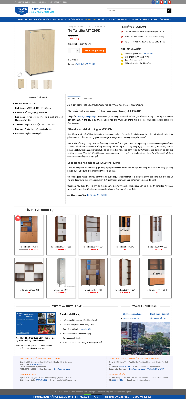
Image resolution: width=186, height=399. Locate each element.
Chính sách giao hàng (132, 314)
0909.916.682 (41, 380)
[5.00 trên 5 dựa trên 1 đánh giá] (93, 36)
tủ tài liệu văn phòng (86, 116)
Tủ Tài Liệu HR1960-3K (93, 290)
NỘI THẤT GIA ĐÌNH (139, 19)
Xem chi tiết (147, 53)
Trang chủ (72, 26)
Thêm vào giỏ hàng (94, 50)
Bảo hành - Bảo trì (158, 318)
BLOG (65, 2)
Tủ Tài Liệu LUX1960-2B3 (157, 247)
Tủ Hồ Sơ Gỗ (99, 26)
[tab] (73, 98)
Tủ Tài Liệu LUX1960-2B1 (125, 290)
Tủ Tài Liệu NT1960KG (125, 247)
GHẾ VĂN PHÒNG (74, 19)
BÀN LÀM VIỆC (59, 19)
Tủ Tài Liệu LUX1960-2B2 (61, 247)
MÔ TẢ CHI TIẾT (73, 99)
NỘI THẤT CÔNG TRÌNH (160, 19)
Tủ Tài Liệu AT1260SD (97, 195)
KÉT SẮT (101, 19)
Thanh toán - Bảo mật (159, 314)
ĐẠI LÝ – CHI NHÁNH (39, 2)
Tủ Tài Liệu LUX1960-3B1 (93, 247)
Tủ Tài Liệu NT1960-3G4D (157, 290)
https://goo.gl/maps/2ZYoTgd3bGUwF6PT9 (146, 369)
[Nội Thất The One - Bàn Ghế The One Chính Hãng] (59, 10)
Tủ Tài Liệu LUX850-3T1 (29, 290)
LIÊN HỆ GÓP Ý (55, 2)
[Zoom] (19, 74)
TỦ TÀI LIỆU (90, 19)
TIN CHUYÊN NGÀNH (22, 2)
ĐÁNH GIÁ (88, 99)
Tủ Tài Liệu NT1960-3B (29, 247)
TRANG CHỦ (22, 19)
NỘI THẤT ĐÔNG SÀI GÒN (39, 19)
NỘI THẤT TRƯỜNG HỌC (118, 19)
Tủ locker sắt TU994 (61, 290)
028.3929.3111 (36, 364)
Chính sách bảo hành (132, 318)
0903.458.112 (117, 380)
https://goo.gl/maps (61, 369)
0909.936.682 (124, 367)
